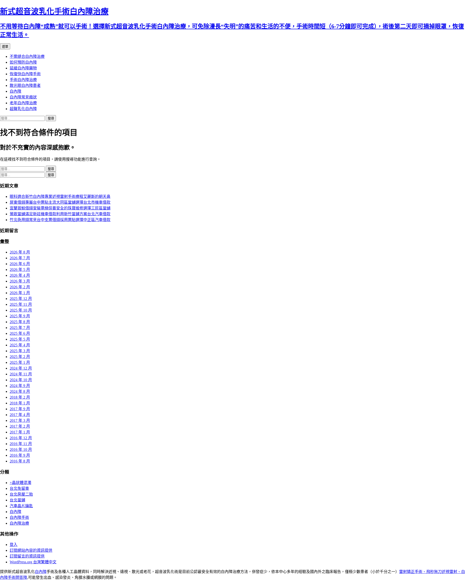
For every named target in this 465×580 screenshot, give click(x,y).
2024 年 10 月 (21, 380)
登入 (13, 545)
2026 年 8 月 (20, 252)
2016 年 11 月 (21, 444)
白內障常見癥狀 (23, 97)
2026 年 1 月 (20, 293)
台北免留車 (19, 488)
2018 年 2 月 (20, 397)
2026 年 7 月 (20, 258)
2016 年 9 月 (20, 455)
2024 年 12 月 (21, 368)
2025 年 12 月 (21, 299)
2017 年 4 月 (20, 415)
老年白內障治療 (23, 103)
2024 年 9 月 (20, 386)
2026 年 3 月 (20, 281)
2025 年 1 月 (20, 362)
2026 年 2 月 (20, 287)
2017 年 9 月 (20, 409)
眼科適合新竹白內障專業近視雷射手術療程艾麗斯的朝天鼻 (60, 196)
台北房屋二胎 (21, 494)
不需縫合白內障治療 (27, 56)
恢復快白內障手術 (25, 74)
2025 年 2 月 (20, 357)
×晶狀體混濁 (20, 483)
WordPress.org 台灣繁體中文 (33, 562)
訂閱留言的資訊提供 (27, 556)
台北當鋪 (17, 500)
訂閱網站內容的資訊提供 (31, 550)
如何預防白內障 (23, 62)
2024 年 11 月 (21, 374)
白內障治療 (19, 523)
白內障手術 (19, 517)
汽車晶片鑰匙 (21, 506)
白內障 (15, 91)
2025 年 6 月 (20, 333)
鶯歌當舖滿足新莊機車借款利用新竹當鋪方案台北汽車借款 (60, 214)
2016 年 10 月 (21, 449)
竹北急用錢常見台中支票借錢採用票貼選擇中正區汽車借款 (60, 220)
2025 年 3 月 (20, 351)
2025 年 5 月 (20, 339)
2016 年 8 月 (20, 461)
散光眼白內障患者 (25, 85)
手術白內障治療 (23, 80)
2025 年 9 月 (20, 316)
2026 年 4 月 (20, 275)
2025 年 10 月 (21, 310)
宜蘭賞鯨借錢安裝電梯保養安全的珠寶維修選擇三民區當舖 (60, 208)
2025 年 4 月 (20, 345)
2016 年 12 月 (21, 438)
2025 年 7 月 (20, 328)
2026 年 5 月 (20, 270)
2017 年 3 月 (20, 420)
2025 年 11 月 (21, 304)
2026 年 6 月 (20, 264)
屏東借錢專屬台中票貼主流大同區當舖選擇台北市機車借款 (60, 202)
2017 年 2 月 (20, 426)
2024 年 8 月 (20, 391)
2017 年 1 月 (20, 432)
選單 (5, 46)
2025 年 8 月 (20, 322)
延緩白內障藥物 (23, 68)
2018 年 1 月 (20, 403)
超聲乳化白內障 (23, 109)
